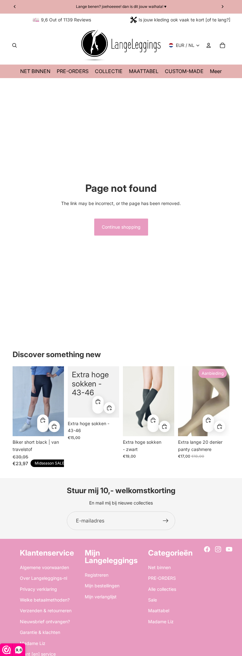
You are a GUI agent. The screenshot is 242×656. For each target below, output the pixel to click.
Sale (152, 599)
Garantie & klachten (40, 632)
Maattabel (158, 610)
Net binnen (159, 567)
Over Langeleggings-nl (43, 578)
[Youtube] (229, 549)
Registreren (96, 575)
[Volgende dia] (59, 401)
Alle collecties (162, 589)
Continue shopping (121, 227)
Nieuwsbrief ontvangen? (45, 621)
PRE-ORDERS (162, 578)
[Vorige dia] (17, 401)
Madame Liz (32, 643)
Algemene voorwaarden (44, 567)
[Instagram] (218, 549)
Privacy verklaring (38, 589)
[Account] (209, 45)
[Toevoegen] (54, 426)
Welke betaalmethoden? (45, 599)
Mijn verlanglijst (101, 596)
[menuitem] (216, 71)
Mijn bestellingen (102, 585)
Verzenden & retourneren (46, 610)
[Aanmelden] (165, 521)
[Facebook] (207, 549)
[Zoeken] (14, 45)
